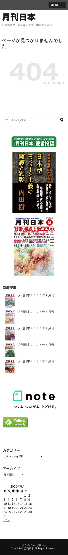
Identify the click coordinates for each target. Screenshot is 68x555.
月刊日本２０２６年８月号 (36, 311)
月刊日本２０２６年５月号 (36, 361)
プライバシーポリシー (34, 545)
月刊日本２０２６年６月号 (36, 344)
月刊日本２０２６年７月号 (36, 328)
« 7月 (6, 520)
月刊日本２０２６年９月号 (36, 295)
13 (17, 503)
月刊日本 (29, 548)
